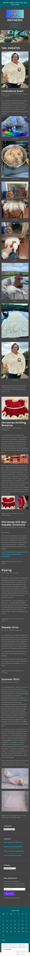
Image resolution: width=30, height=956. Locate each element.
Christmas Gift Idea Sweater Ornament (14, 523)
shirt (3, 817)
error (9, 619)
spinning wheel (21, 389)
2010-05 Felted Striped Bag (12, 855)
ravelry (20, 387)
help (10, 670)
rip (19, 619)
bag (7, 619)
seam (22, 619)
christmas (8, 513)
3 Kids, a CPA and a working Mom (14, 851)
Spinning (23, 94)
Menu (16, 25)
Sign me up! (9, 893)
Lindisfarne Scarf (12, 91)
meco (22, 513)
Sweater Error (10, 627)
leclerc (18, 513)
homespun (15, 385)
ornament (19, 561)
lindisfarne (15, 387)
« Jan (3, 940)
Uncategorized (5, 95)
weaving (8, 515)
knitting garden (14, 815)
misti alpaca (15, 744)
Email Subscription (10, 878)
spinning (14, 389)
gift (13, 561)
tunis (7, 391)
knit (19, 385)
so (11, 389)
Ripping (7, 570)
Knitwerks (15, 20)
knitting (18, 94)
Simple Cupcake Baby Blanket (13, 846)
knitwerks (9, 387)
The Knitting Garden (22, 693)
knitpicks (23, 385)
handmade (8, 385)
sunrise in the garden (10, 817)
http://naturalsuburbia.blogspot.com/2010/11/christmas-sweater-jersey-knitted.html (15, 554)
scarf (24, 387)
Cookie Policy (8, 949)
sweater (4, 391)
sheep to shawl (6, 389)
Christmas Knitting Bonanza (14, 424)
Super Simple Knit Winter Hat (13, 842)
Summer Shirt (11, 679)
